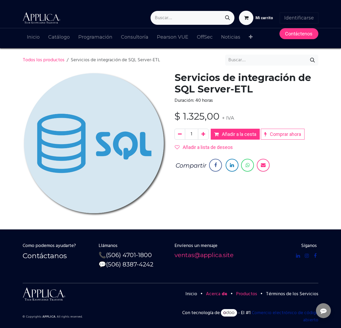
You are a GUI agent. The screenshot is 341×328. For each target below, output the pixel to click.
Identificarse (299, 18)
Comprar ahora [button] (285, 134)
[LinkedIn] (232, 165)
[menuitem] (33, 38)
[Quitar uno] (179, 134)
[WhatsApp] (247, 165)
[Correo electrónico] (263, 165)
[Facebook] (215, 165)
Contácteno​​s (298, 34)
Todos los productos (43, 60)
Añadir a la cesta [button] (238, 134)
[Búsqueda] (227, 18)
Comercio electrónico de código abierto (285, 316)
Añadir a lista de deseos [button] (207, 147)
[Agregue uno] (203, 134)
